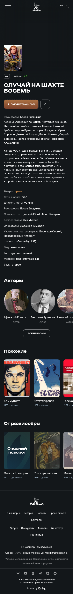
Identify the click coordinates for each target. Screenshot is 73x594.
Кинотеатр (57, 528)
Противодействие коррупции (36, 563)
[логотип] (37, 6)
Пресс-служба (57, 513)
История (28, 513)
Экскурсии (27, 528)
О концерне (13, 513)
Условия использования (18, 559)
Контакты (36, 519)
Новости (41, 513)
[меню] (8, 6)
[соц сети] (18, 573)
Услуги (14, 528)
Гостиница (36, 534)
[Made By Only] (36, 588)
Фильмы (42, 528)
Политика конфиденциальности (50, 559)
